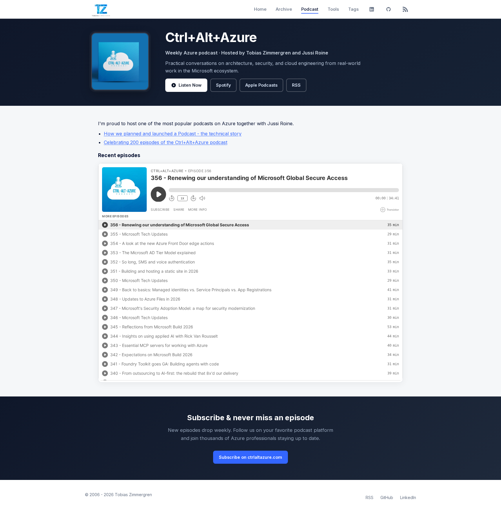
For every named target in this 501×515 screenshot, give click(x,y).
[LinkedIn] (371, 9)
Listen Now (190, 85)
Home (260, 9)
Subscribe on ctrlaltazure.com (250, 457)
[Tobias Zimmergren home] (101, 9)
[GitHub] (388, 9)
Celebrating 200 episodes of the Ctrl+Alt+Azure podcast (165, 142)
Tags (353, 9)
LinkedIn (408, 497)
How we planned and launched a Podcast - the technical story (173, 134)
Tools (333, 9)
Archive (284, 9)
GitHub (386, 497)
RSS (296, 85)
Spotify (223, 85)
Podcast (309, 9)
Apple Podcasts (261, 85)
